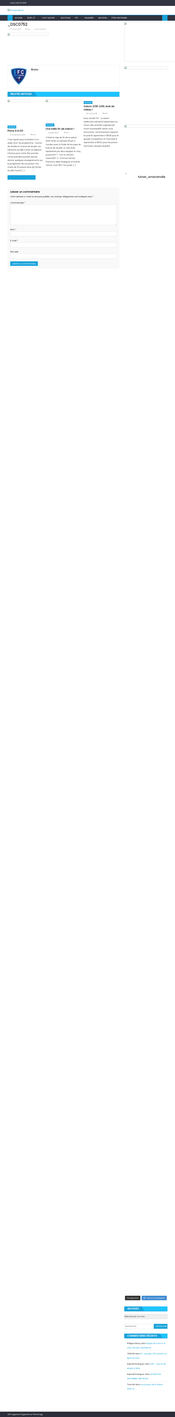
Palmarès (89, 17)
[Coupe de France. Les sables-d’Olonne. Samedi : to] (140, 1017)
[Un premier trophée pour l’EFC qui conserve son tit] (140, 865)
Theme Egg (38, 1414)
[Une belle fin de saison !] (63, 110)
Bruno (27, 29)
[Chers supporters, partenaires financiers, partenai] (151, 1231)
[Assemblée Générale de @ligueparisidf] (162, 1191)
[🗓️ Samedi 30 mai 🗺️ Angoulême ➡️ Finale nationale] (140, 237)
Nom (13, 229)
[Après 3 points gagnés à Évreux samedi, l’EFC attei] (129, 1069)
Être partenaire (119, 17)
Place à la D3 (15, 130)
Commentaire (17, 202)
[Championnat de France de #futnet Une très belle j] (129, 1230)
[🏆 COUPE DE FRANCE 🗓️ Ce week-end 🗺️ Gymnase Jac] (140, 422)
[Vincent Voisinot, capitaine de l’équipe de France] (162, 1031)
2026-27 (31, 17)
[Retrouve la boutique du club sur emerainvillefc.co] (151, 804)
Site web (14, 251)
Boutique (65, 17)
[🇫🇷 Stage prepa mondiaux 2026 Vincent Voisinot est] (162, 394)
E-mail (14, 240)
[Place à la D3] (25, 111)
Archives (102, 17)
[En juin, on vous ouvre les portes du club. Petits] (151, 253)
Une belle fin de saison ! (60, 128)
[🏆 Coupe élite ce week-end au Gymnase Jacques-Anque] (129, 572)
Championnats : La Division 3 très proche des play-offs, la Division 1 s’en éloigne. (23, 179)
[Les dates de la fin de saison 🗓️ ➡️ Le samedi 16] (162, 272)
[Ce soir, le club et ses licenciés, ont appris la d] (151, 1074)
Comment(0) (40, 29)
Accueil (19, 17)
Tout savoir (48, 17)
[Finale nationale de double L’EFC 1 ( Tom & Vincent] (129, 230)
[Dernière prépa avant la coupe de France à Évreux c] (129, 834)
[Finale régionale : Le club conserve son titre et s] (151, 411)
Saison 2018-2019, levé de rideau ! (99, 108)
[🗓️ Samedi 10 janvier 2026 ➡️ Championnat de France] (140, 1238)
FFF (76, 17)
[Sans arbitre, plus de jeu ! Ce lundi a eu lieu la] (162, 876)
